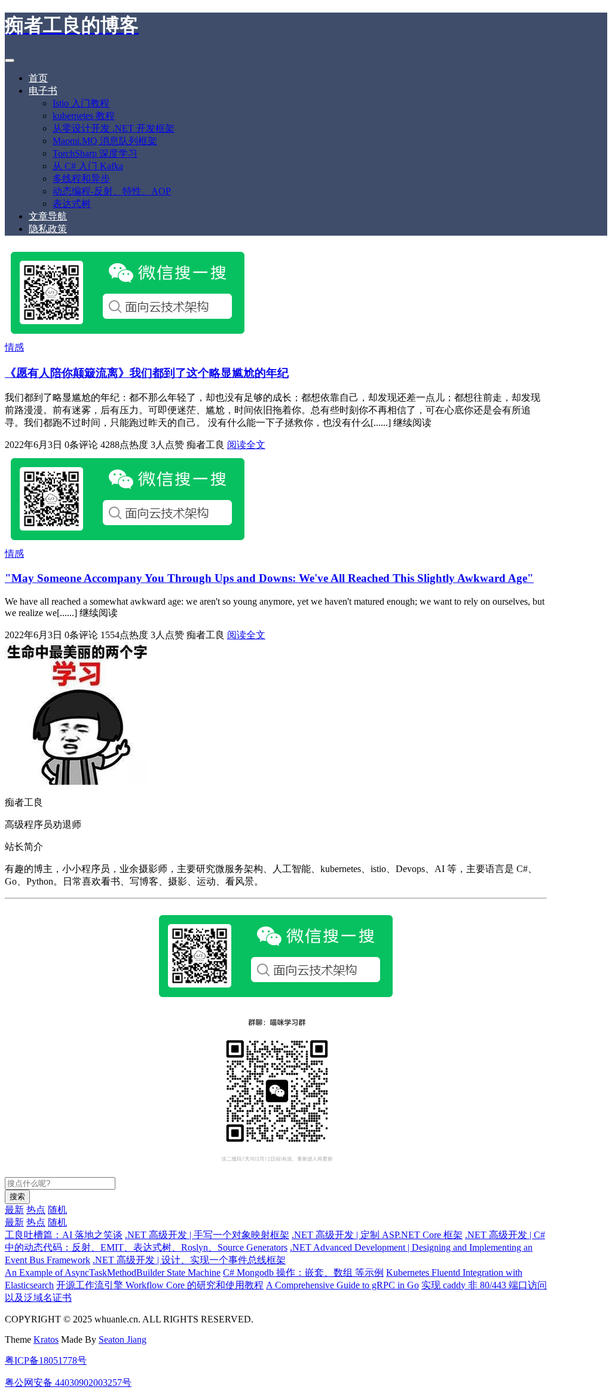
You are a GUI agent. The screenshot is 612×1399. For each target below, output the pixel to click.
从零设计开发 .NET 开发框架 (114, 128)
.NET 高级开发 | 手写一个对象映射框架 (207, 1235)
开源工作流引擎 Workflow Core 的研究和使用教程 (160, 1285)
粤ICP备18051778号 (46, 1360)
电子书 (43, 91)
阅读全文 (246, 445)
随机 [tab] (57, 1210)
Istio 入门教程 (81, 103)
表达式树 (72, 204)
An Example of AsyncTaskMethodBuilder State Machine (113, 1272)
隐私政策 (48, 229)
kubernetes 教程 (84, 116)
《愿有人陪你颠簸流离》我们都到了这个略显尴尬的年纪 (147, 373)
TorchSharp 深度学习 (95, 153)
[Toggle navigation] (9, 60)
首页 (38, 78)
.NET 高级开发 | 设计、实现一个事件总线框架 (189, 1260)
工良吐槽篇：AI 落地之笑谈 (64, 1235)
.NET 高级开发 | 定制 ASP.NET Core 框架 (377, 1235)
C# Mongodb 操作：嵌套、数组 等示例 (303, 1272)
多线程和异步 (81, 178)
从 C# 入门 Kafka (88, 166)
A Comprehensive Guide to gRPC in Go (342, 1285)
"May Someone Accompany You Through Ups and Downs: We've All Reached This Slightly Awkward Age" (269, 578)
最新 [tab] (14, 1210)
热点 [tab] (35, 1210)
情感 (14, 347)
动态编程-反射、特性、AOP (112, 191)
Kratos (46, 1339)
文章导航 (48, 216)
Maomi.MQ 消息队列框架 (105, 141)
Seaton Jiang (122, 1339)
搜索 (17, 1196)
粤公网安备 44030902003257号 (68, 1382)
